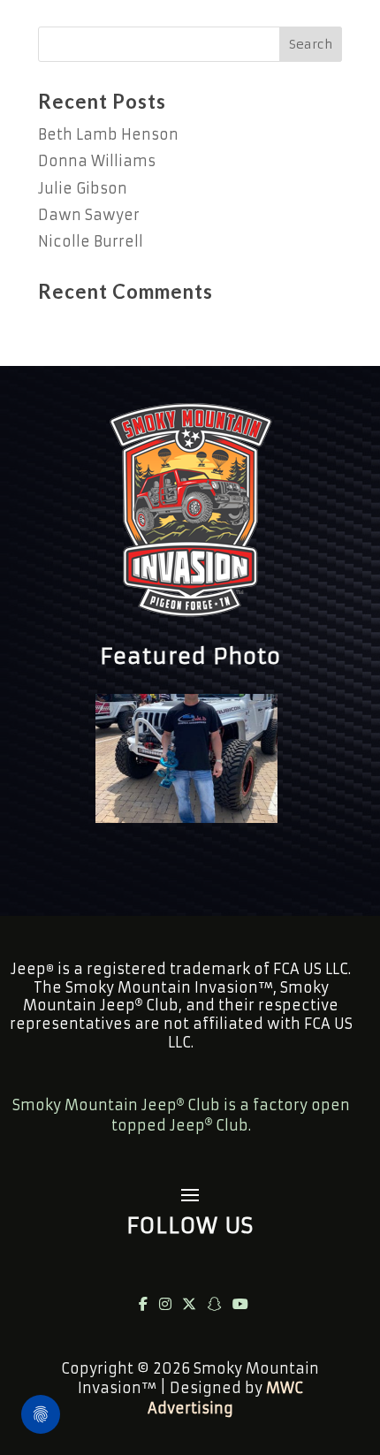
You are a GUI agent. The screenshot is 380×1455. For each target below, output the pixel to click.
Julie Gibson (82, 188)
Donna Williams (97, 161)
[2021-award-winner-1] (186, 818)
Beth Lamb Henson (108, 134)
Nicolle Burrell (90, 241)
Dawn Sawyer (89, 215)
